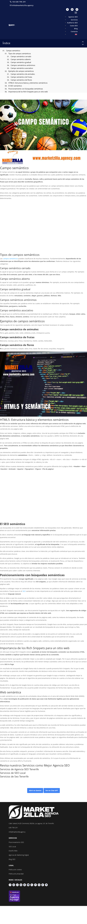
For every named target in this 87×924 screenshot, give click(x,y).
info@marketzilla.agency (23, 5)
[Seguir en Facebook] (67, 9)
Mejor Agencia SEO (57, 765)
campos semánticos (10, 258)
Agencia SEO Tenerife (26, 769)
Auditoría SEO (72, 23)
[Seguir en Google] (24, 884)
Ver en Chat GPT (51, 790)
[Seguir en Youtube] (28, 884)
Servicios (74, 20)
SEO (6, 524)
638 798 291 (13, 828)
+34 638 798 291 (19, 2)
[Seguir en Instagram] (72, 9)
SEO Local (20, 772)
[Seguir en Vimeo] (46, 884)
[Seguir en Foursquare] (35, 884)
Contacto (74, 31)
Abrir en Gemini (35, 790)
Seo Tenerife (21, 776)
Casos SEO (74, 26)
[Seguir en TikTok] (42, 884)
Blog (76, 29)
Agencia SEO (73, 17)
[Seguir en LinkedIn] (21, 884)
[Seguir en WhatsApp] (77, 9)
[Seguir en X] (31, 884)
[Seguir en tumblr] (39, 884)
